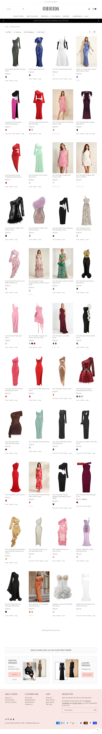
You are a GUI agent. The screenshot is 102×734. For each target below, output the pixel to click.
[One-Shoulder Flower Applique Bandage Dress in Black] (62, 477)
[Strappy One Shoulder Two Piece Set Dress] (86, 586)
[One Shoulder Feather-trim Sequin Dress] (15, 210)
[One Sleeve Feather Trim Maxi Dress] (86, 424)
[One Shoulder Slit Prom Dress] (39, 424)
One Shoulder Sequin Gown (62, 389)
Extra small (55, 79)
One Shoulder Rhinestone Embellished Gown (14, 389)
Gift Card (49, 704)
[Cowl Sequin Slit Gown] (39, 51)
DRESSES (44, 16)
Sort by (18, 32)
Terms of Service (11, 702)
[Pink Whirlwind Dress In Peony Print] (62, 531)
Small (6, 80)
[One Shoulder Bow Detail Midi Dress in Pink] (62, 104)
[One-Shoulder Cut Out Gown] (15, 477)
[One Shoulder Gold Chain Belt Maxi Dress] (62, 263)
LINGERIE (66, 16)
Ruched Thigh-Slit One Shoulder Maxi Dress (13, 605)
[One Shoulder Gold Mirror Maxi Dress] (86, 263)
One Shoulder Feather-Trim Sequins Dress (38, 229)
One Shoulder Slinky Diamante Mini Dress (12, 442)
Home (6, 27)
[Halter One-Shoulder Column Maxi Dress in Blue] (86, 51)
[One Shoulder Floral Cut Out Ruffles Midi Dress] (15, 263)
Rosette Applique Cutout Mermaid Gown (84, 550)
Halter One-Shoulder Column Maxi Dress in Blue (86, 70)
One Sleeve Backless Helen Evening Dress (62, 442)
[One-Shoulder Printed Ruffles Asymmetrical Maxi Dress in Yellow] (15, 531)
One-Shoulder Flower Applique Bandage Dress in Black (61, 496)
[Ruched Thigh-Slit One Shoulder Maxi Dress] (15, 586)
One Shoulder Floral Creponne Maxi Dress (83, 229)
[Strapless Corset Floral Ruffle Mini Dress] (62, 586)
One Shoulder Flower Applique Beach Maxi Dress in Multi (39, 283)
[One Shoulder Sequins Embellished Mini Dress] (86, 371)
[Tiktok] (13, 719)
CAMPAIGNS (77, 16)
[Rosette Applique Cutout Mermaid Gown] (86, 531)
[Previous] (3, 21)
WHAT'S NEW (19, 16)
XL (58, 133)
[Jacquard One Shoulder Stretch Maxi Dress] (15, 104)
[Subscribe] (94, 710)
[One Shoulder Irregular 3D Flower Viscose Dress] (39, 318)
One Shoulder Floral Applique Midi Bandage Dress (62, 229)
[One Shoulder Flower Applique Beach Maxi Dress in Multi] (39, 263)
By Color (41, 32)
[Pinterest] (8, 719)
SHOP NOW (14, 675)
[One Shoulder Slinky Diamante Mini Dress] (15, 424)
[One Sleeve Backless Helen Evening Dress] (62, 424)
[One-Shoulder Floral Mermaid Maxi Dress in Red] (39, 477)
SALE (87, 16)
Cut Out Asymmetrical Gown (62, 69)
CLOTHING (55, 16)
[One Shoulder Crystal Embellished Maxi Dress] (15, 157)
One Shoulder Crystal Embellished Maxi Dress (13, 176)
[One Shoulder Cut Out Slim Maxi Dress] (39, 157)
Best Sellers (50, 702)
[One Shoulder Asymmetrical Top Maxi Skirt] (39, 104)
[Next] (99, 21)
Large (15, 80)
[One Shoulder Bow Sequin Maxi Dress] (86, 104)
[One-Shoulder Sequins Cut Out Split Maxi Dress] (39, 531)
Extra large (92, 133)
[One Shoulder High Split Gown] (15, 318)
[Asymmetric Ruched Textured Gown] (15, 51)
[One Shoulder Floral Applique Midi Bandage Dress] (62, 210)
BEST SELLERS (32, 16)
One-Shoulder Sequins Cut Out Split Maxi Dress (38, 550)
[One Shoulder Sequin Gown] (62, 371)
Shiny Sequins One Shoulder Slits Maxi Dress (38, 605)
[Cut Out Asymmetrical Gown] (62, 51)
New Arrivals (50, 700)
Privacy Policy (9, 700)
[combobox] (15, 8)
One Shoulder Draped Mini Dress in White (85, 176)
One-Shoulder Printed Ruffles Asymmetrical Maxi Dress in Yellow (15, 551)
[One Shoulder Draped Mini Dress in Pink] (62, 157)
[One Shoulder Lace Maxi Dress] (62, 318)
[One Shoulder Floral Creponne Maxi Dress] (86, 210)
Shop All (49, 698)
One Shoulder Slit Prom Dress (39, 442)
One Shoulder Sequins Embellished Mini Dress (84, 389)
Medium (11, 80)
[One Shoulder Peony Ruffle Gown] (86, 318)
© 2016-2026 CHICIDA (12, 723)
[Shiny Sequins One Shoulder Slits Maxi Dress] (39, 586)
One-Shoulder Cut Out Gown (15, 495)
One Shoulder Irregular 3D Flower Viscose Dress (38, 337)
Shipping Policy (30, 700)
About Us (8, 698)
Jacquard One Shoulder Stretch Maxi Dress (13, 123)
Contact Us (28, 704)
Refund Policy (29, 702)
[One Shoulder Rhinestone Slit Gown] (39, 371)
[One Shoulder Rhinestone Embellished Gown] (15, 371)
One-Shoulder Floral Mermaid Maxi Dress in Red (39, 495)
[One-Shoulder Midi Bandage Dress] (86, 477)
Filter (9, 32)
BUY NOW (87, 675)
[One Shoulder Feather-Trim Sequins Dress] (39, 210)
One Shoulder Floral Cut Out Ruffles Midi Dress (15, 282)
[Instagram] (11, 719)
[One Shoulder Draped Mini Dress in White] (86, 157)
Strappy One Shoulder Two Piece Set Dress (85, 605)
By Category (30, 32)
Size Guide (28, 698)
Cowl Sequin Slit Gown (36, 69)
